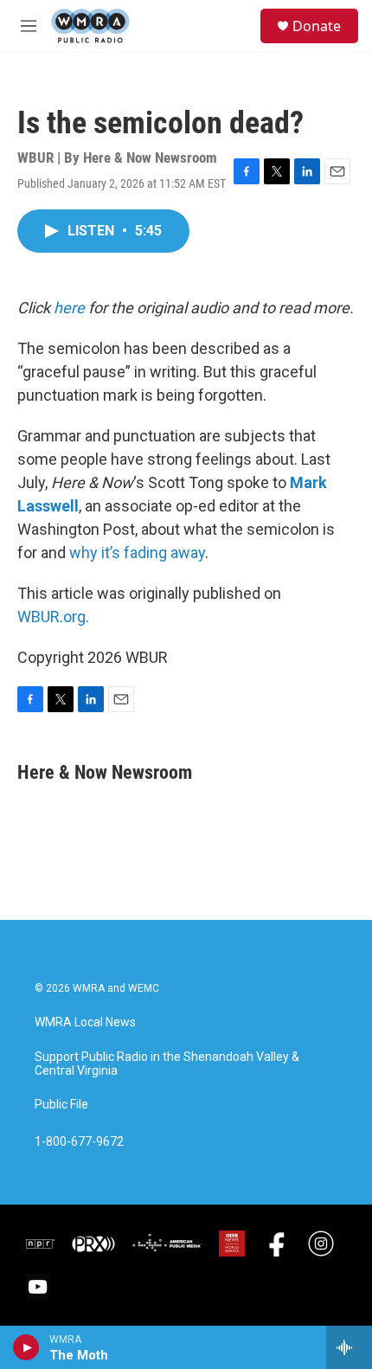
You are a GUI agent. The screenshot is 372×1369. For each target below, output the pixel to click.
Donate (316, 26)
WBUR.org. (53, 616)
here (69, 308)
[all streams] (349, 1347)
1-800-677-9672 (79, 1141)
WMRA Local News (85, 1022)
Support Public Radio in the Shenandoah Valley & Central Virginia (167, 1064)
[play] (26, 1347)
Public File (61, 1104)
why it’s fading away (137, 552)
